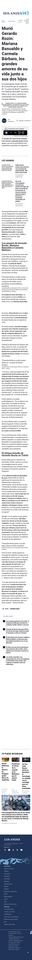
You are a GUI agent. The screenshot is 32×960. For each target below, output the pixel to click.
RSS (5, 922)
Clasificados (7, 914)
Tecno (6, 899)
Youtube (21, 850)
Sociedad (7, 876)
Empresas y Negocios (10, 891)
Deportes (6, 881)
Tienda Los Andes (9, 912)
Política (6, 871)
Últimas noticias (9, 869)
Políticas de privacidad (11, 919)
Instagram (9, 850)
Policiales (7, 879)
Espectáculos (11, 21)
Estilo (5, 894)
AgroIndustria (8, 896)
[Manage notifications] (28, 952)
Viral (5, 901)
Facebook (5, 850)
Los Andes (3, 21)
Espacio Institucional (10, 904)
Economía (7, 874)
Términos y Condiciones (11, 917)
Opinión (6, 889)
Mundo (6, 886)
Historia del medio (9, 924)
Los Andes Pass (9, 909)
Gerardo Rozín (14, 608)
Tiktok (13, 850)
